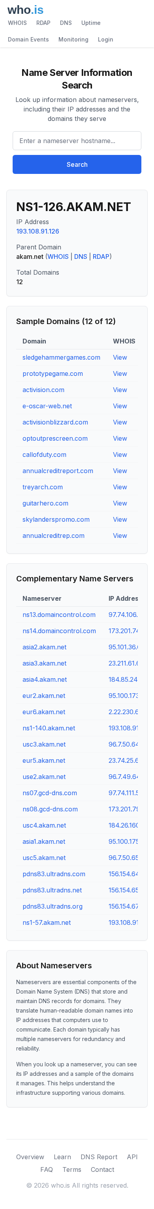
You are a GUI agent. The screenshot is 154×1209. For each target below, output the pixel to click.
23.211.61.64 (127, 663)
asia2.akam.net (44, 647)
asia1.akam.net (44, 841)
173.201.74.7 (127, 631)
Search (77, 164)
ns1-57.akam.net (47, 922)
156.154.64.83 (128, 874)
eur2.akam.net (44, 696)
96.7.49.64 (125, 777)
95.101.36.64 (127, 647)
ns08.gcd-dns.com (50, 809)
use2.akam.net (44, 777)
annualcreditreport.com (58, 471)
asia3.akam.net (44, 663)
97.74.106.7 (125, 615)
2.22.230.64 (126, 712)
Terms (71, 1169)
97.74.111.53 (126, 793)
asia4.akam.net (45, 679)
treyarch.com (43, 487)
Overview (30, 1157)
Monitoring (73, 39)
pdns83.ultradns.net (52, 890)
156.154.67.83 (128, 906)
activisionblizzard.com (55, 422)
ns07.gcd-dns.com (50, 793)
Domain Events (28, 39)
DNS (66, 22)
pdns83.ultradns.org (53, 906)
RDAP (43, 22)
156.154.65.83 (128, 890)
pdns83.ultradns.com (54, 874)
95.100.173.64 (129, 696)
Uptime (91, 22)
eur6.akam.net (44, 712)
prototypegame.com (53, 373)
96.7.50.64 (124, 744)
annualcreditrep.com (54, 535)
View (120, 357)
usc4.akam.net (44, 825)
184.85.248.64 (130, 679)
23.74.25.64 (126, 760)
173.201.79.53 (129, 809)
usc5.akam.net (44, 858)
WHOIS (17, 22)
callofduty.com (44, 454)
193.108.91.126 (37, 231)
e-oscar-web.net (47, 406)
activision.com (43, 390)
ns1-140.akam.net (49, 728)
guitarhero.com (45, 503)
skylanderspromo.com (56, 519)
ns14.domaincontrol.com (59, 631)
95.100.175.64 (129, 841)
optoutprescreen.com (55, 438)
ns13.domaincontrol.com (59, 615)
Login (105, 39)
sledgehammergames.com (61, 357)
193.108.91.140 (130, 728)
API (132, 1157)
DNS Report (99, 1157)
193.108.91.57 (128, 922)
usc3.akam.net (44, 744)
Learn (62, 1157)
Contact (102, 1169)
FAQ (46, 1169)
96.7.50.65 (124, 858)
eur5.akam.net (44, 760)
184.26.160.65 (129, 825)
